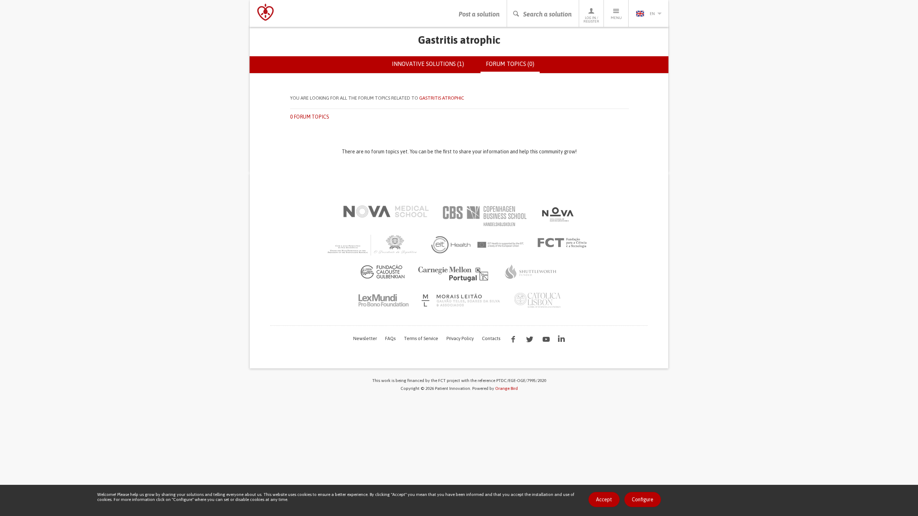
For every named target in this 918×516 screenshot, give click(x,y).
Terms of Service (421, 338)
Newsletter (365, 338)
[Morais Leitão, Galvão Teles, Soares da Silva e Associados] (461, 300)
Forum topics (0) (513, 67)
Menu (616, 18)
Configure (642, 499)
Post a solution (479, 14)
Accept (604, 499)
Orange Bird (506, 388)
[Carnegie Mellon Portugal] (454, 273)
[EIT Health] (477, 244)
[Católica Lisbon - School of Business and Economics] (537, 300)
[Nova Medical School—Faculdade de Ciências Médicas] (386, 211)
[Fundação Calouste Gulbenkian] (382, 272)
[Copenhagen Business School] (484, 216)
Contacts (491, 338)
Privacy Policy (460, 338)
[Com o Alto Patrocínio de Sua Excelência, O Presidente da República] (373, 244)
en (652, 13)
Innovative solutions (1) (428, 64)
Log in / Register (591, 19)
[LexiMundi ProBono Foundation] (383, 300)
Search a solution (547, 14)
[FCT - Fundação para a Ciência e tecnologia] (564, 243)
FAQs (390, 338)
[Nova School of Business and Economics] (557, 214)
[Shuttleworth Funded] (530, 272)
